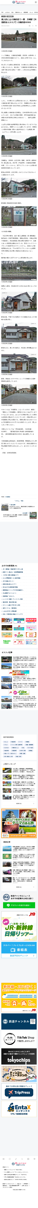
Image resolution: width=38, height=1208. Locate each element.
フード (20, 741)
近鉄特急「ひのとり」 (9, 596)
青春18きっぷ (18, 12)
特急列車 (13, 741)
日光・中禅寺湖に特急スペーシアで (13, 614)
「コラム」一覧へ (19, 501)
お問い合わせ (25, 1185)
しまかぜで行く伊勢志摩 (9, 611)
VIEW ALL (19, 803)
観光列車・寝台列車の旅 (10, 602)
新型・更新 (22, 753)
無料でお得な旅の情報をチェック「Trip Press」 (15, 1174)
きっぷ (31, 12)
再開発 (27, 741)
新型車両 (26, 12)
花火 (12, 12)
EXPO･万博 (22, 750)
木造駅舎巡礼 (10, 16)
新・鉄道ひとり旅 (9, 756)
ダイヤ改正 (30, 747)
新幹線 (30, 750)
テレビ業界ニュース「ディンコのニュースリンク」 (16, 1172)
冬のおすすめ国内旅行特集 (10, 587)
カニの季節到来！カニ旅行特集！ (12, 578)
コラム (3, 16)
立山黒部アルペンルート (9, 593)
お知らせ (19, 1183)
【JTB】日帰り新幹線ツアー (11, 575)
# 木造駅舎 (7, 496)
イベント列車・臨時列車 (17, 744)
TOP (2, 12)
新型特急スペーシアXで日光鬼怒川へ (13, 590)
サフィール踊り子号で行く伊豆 (11, 605)
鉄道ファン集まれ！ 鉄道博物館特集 (13, 572)
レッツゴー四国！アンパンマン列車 (13, 599)
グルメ (6, 744)
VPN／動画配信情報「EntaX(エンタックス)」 (15, 1177)
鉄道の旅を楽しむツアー (10, 584)
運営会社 (5, 1185)
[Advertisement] (19, 475)
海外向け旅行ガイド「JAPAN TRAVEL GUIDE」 (16, 1179)
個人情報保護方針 (13, 1185)
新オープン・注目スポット (10, 753)
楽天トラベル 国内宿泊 (10, 608)
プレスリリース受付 (7, 1187)
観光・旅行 (18, 756)
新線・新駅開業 (29, 744)
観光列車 (7, 750)
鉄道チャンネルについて (8, 1183)
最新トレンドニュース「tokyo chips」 (13, 1169)
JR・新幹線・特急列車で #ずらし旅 (13, 569)
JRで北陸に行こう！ (8, 581)
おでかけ (7, 12)
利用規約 (26, 1183)
